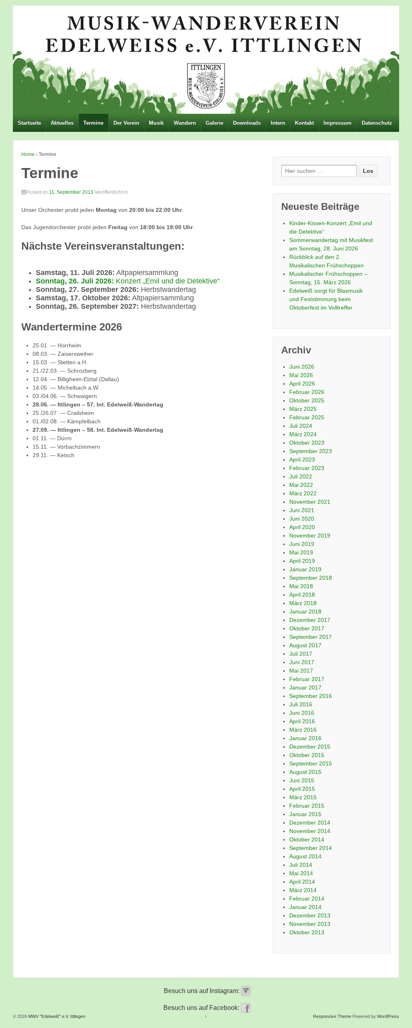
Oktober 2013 (306, 932)
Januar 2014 (305, 907)
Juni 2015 (301, 780)
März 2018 (303, 603)
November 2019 (309, 535)
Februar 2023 (306, 468)
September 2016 (310, 696)
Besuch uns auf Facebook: (202, 1007)
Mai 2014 (301, 873)
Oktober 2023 (306, 442)
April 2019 (302, 561)
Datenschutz (377, 123)
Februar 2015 (306, 805)
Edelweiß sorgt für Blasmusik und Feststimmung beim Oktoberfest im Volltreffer (326, 299)
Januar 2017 (305, 687)
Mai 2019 (301, 552)
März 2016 (303, 729)
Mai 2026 (301, 375)
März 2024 (303, 434)
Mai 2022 (301, 485)
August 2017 (305, 645)
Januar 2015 (305, 814)
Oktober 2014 (306, 839)
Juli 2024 (300, 426)
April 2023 (302, 459)
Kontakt (304, 123)
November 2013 (309, 924)
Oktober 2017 (306, 628)
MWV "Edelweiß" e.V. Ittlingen (56, 1016)
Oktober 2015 (306, 755)
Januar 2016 (305, 738)
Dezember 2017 (309, 620)
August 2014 (305, 856)
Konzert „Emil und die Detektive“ (128, 281)
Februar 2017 (306, 679)
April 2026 (302, 383)
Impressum (337, 123)
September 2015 (310, 763)
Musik (156, 123)
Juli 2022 (300, 476)
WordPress (388, 1016)
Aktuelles (62, 123)
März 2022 (303, 493)
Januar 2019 (305, 569)
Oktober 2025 (306, 400)
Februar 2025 (306, 417)
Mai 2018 (301, 586)
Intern (278, 123)
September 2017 (310, 637)
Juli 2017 (300, 653)
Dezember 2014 (309, 822)
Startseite (29, 123)
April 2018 (302, 594)
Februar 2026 (306, 392)
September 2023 (310, 451)
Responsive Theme (332, 1016)
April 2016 (302, 721)
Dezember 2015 (309, 746)
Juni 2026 (301, 366)
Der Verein (126, 123)
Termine (93, 123)
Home (28, 154)
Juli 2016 (300, 704)
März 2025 (303, 409)
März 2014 (303, 890)
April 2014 (302, 881)
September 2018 (310, 578)
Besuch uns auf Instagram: (202, 990)
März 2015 (303, 797)
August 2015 (305, 772)
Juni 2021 (301, 510)
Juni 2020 (301, 518)
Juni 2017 (301, 662)
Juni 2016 (301, 713)
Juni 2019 (301, 544)
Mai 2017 (301, 670)
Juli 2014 (300, 865)
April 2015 (302, 789)
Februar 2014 (306, 898)
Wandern (185, 123)
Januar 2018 (305, 611)
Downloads (247, 123)
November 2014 (309, 831)
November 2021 (309, 502)
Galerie (214, 123)
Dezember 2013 (309, 915)
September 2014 (310, 848)
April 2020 (302, 527)
